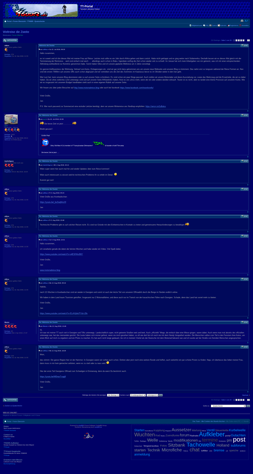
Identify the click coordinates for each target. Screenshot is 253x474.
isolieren (243, 451)
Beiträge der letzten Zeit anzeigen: (94, 395)
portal (227, 435)
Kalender (223, 25)
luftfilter (204, 450)
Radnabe (194, 435)
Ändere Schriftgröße (246, 20)
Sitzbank (176, 445)
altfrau (45, 49)
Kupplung (159, 430)
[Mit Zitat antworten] (244, 45)
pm (229, 440)
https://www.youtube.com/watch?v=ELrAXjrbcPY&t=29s (64, 313)
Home (12, 428)
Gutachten (238, 435)
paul (44, 119)
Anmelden (245, 25)
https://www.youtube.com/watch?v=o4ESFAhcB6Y (61, 254)
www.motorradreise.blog (50, 270)
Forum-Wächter (17, 35)
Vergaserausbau (151, 446)
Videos (185, 451)
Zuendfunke (173, 435)
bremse (219, 450)
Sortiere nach (125, 395)
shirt (210, 451)
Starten (139, 430)
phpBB (80, 425)
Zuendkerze (149, 431)
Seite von (226, 40)
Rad (157, 435)
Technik (153, 450)
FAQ (207, 25)
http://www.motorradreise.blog (86, 88)
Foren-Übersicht (19, 21)
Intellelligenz (47, 165)
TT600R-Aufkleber (19, 445)
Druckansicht (242, 20)
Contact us (9, 437)
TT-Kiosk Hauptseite (15, 453)
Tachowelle (201, 444)
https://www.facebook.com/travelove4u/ (136, 88)
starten (140, 450)
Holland (223, 445)
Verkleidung (163, 441)
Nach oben (248, 111)
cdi (227, 451)
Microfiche (172, 449)
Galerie (214, 25)
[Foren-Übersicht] (42, 9)
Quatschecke (40, 21)
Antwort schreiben (9, 39)
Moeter (45, 326)
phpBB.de (98, 427)
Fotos (163, 445)
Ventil (211, 430)
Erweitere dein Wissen (13, 462)
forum (185, 435)
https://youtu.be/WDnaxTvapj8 (53, 376)
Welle (152, 440)
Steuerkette (222, 430)
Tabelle (170, 441)
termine (210, 440)
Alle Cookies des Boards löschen (213, 421)
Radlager (143, 441)
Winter (204, 431)
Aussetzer (181, 429)
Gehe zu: (206, 406)
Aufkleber (212, 434)
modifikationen (186, 440)
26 (248, 40)
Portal (9, 21)
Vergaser (168, 431)
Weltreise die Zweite (16, 31)
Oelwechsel (138, 446)
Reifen (163, 436)
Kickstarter (222, 441)
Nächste (245, 395)
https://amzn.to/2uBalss (156, 106)
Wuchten (144, 435)
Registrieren (234, 25)
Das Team (196, 421)
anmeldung (142, 454)
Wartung (196, 430)
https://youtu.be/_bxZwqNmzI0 (53, 202)
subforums (238, 445)
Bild (200, 441)
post (239, 439)
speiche (233, 450)
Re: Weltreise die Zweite (48, 115)
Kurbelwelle (237, 430)
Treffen (136, 441)
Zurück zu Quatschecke (13, 406)
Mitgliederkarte (197, 25)
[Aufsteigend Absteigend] (155, 395)
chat (195, 450)
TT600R (30, 21)
